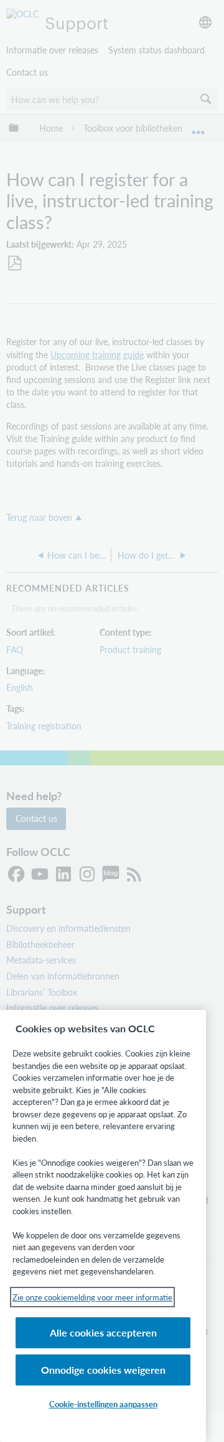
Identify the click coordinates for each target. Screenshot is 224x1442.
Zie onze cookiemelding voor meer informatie (92, 1297)
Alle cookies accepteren (103, 1332)
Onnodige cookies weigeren (103, 1370)
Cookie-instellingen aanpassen (103, 1404)
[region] (103, 1226)
